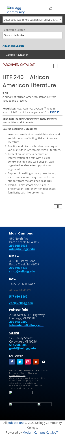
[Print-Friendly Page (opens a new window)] (55, 66)
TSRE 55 (54, 112)
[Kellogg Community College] (18, 9)
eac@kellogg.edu (21, 303)
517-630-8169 (18, 297)
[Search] (59, 35)
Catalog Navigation (17, 54)
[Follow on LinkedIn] (36, 362)
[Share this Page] (51, 66)
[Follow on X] (20, 362)
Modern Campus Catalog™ (40, 432)
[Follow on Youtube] (44, 362)
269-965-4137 (18, 268)
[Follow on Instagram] (28, 362)
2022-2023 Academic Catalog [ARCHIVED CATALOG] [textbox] (33, 19)
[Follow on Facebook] (12, 362)
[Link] (20, 393)
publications (15, 423)
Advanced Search (13, 45)
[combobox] (32, 19)
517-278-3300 (18, 345)
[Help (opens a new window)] (60, 66)
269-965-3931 (18, 246)
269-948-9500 (18, 322)
